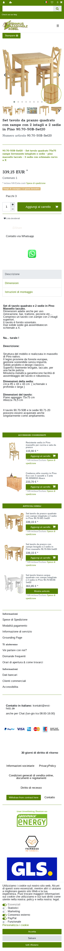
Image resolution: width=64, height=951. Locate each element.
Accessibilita (10, 687)
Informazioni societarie (20, 765)
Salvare (32, 938)
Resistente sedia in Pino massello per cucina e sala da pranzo (41, 445)
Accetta (32, 931)
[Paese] (46, 2)
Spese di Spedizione (14, 619)
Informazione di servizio (17, 631)
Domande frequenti (14, 656)
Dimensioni (12, 283)
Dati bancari (9, 675)
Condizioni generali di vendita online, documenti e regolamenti (31, 777)
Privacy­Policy (47, 765)
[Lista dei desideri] (52, 2)
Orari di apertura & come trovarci (22, 662)
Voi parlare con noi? (14, 650)
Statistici (13, 908)
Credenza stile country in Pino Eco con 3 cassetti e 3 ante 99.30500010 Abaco (41, 475)
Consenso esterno (19, 915)
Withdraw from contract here (23, 797)
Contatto (49, 797)
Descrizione (12, 274)
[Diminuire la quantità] (12, 209)
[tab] (32, 274)
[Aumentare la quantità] (12, 204)
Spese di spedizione (35, 183)
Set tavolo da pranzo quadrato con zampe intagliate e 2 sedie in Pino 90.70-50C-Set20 (41, 516)
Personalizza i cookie (15, 925)
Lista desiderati (13, 218)
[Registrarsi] (11, 2)
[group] (14, 451)
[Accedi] (4, 2)
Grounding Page (12, 637)
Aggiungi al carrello (38, 206)
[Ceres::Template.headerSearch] (57, 8)
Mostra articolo (42, 591)
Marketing (14, 911)
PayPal (12, 918)
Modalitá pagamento (14, 625)
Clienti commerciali (14, 681)
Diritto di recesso (31, 787)
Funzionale (14, 921)
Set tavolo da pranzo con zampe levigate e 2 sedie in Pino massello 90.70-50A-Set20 (41, 546)
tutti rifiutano (32, 944)
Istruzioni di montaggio (19, 292)
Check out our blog (9, 15)
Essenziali (14, 904)
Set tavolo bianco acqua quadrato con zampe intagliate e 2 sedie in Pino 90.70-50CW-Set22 (41, 579)
